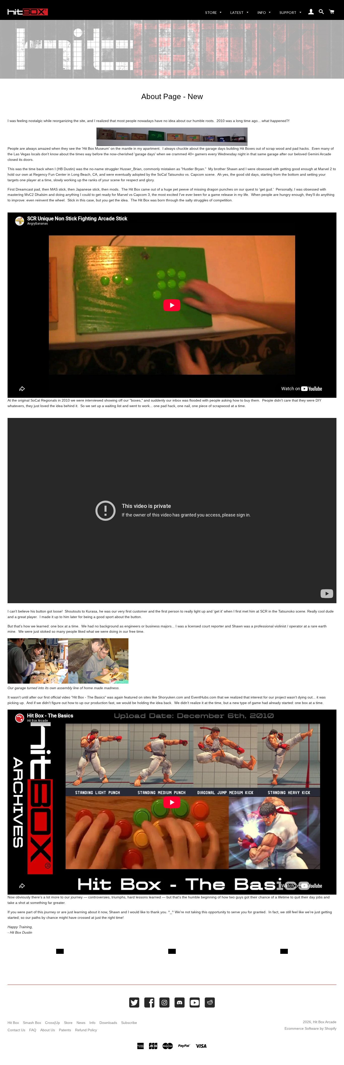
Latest (237, 12)
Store (211, 12)
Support (288, 12)
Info (262, 12)
